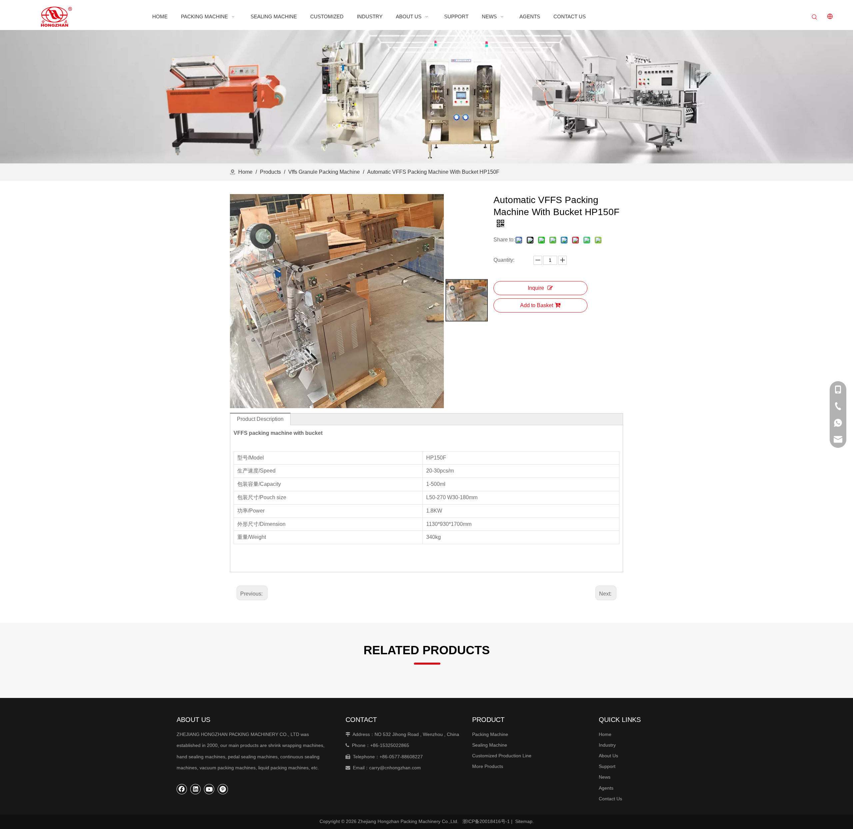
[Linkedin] (195, 789)
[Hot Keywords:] (814, 17)
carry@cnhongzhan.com (395, 767)
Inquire (536, 288)
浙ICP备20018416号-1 (486, 821)
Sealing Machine (489, 745)
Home (605, 734)
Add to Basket (536, 305)
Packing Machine (490, 734)
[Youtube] (209, 789)
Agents (606, 788)
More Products (487, 766)
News (604, 777)
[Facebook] (182, 789)
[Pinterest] (223, 789)
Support (607, 766)
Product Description (260, 419)
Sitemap (523, 821)
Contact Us (610, 798)
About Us (608, 755)
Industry (607, 745)
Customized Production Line (501, 755)
